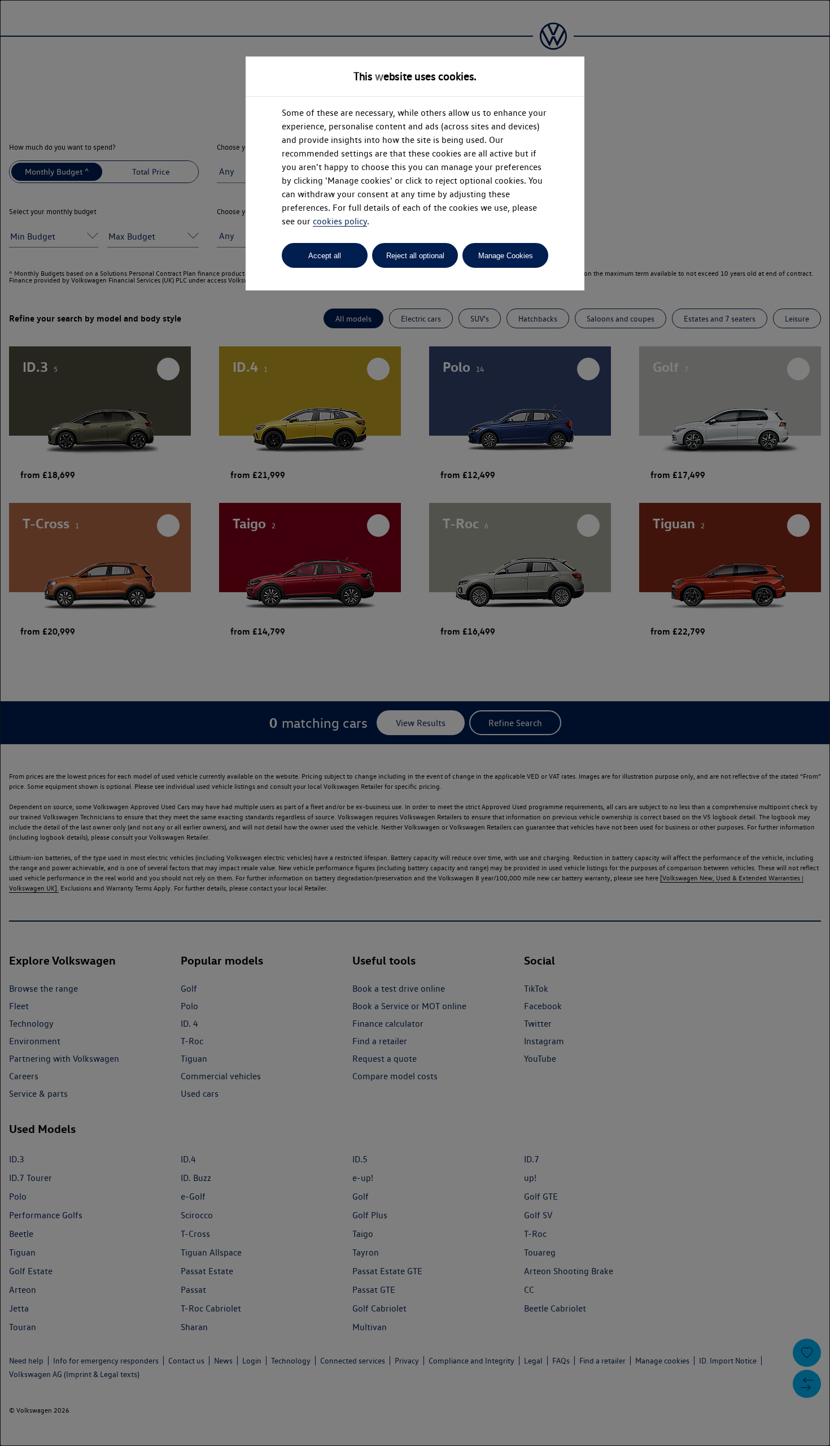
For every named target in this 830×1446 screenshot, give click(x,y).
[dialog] (415, 723)
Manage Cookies (505, 255)
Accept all (324, 255)
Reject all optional (415, 255)
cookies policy (340, 221)
